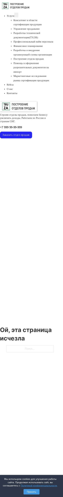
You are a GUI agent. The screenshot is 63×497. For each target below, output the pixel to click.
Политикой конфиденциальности (39, 485)
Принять (31, 491)
